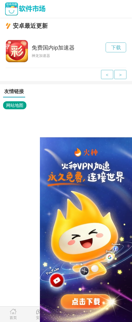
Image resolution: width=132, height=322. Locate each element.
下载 (116, 47)
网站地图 (14, 105)
